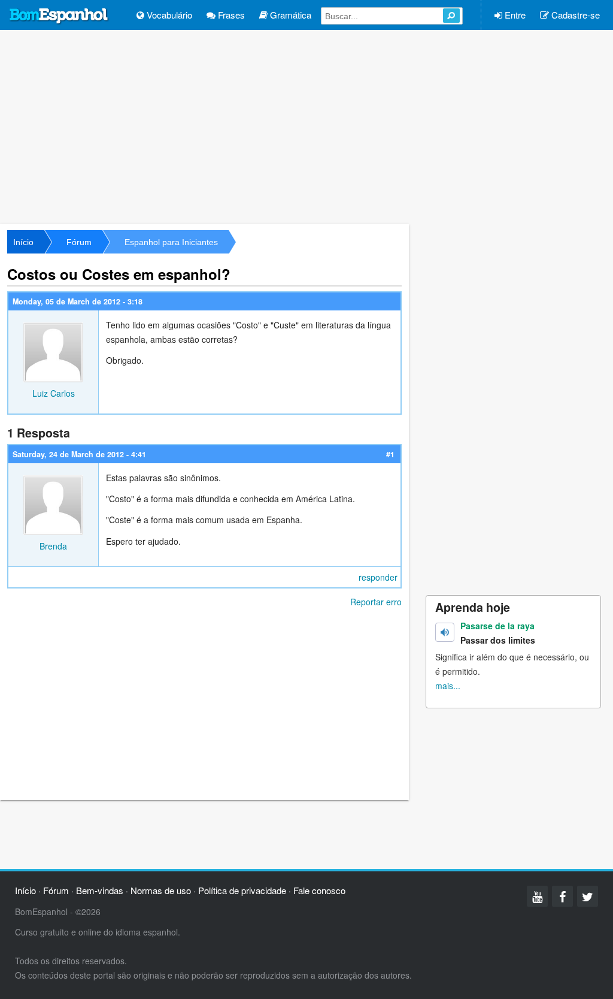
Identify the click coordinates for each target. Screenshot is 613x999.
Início (23, 242)
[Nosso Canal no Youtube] (537, 896)
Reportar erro (376, 602)
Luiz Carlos (53, 393)
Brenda (53, 546)
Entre (514, 14)
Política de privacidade (242, 890)
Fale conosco (319, 890)
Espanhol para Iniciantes (171, 242)
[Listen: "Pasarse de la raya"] (444, 632)
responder (378, 577)
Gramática (289, 14)
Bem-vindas (99, 890)
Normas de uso (161, 890)
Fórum (79, 242)
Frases (230, 14)
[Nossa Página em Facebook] (562, 896)
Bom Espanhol (59, 16)
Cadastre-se (574, 14)
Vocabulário (168, 14)
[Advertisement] (306, 126)
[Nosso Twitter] (587, 896)
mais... (447, 686)
